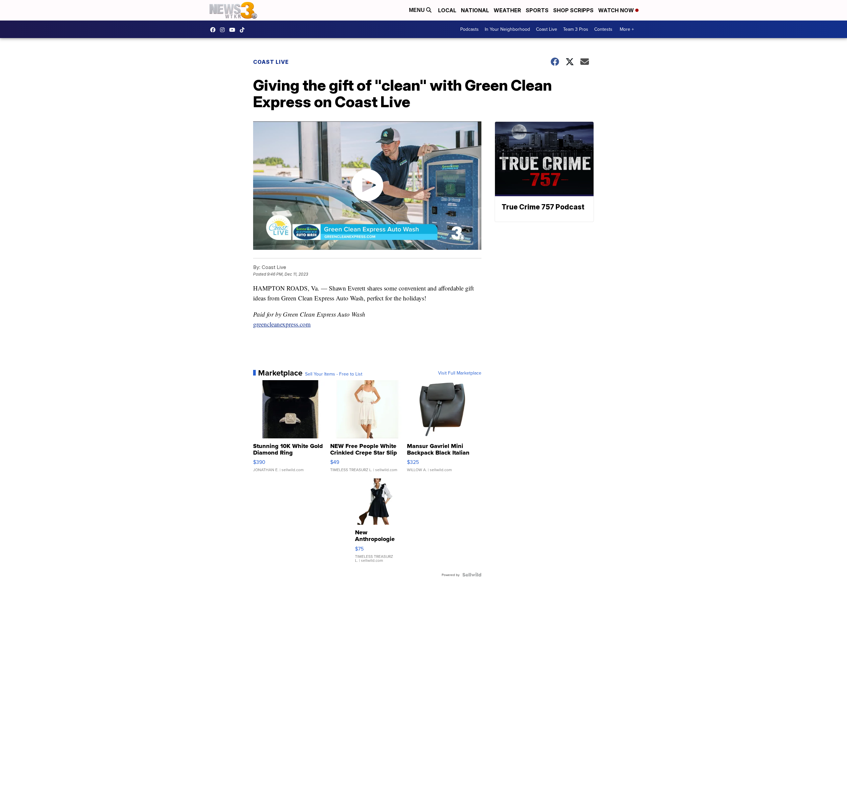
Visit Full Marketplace (459, 373)
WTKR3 (214, 29)
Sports (537, 10)
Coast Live (546, 29)
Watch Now (616, 10)
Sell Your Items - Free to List (333, 374)
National (475, 10)
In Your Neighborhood (507, 29)
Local (447, 10)
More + (627, 29)
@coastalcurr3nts (244, 29)
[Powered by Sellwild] (471, 574)
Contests (603, 29)
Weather (507, 10)
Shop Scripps (573, 10)
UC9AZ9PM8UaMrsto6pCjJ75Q (234, 29)
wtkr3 (224, 29)
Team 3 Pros (575, 29)
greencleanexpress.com (282, 324)
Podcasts (469, 29)
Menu (417, 10)
